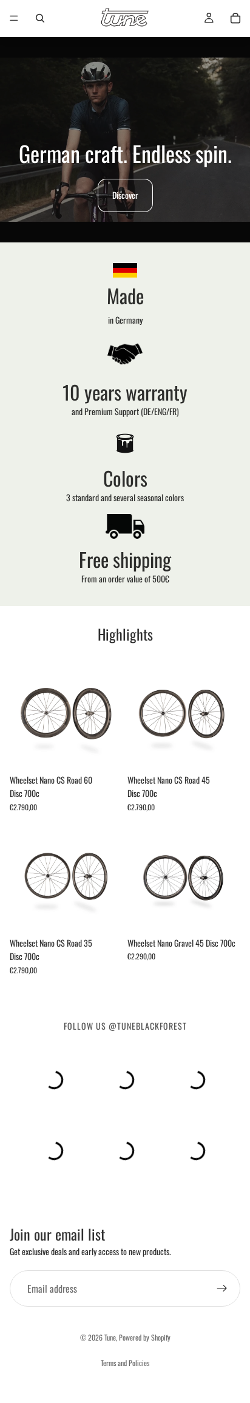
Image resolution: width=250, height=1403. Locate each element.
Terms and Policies (125, 1363)
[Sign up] (222, 1288)
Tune (110, 1337)
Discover (125, 194)
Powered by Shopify (145, 1337)
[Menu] (14, 18)
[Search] (40, 18)
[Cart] (235, 18)
